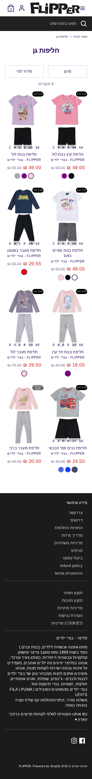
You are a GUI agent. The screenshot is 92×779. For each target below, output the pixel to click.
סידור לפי (24, 71)
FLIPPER (25, 766)
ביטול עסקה (73, 558)
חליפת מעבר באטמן (24, 250)
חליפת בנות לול (24, 154)
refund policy (71, 566)
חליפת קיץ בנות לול (68, 154)
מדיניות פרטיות (70, 608)
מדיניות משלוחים (68, 543)
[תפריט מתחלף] (82, 8)
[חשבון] (21, 6)
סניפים (77, 551)
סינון (67, 71)
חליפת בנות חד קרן (68, 352)
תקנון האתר (73, 593)
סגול (64, 175)
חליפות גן (62, 36)
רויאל (61, 469)
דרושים (77, 520)
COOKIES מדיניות (67, 623)
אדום (24, 271)
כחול (68, 469)
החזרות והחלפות (69, 528)
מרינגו (74, 469)
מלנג (17, 175)
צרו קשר (76, 513)
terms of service (69, 573)
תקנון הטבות (72, 600)
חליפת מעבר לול (24, 352)
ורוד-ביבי (31, 175)
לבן (74, 277)
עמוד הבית (80, 36)
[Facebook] (82, 741)
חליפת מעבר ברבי (24, 448)
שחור (71, 175)
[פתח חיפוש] (84, 24)
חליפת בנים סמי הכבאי (68, 448)
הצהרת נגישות (71, 616)
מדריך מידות (72, 535)
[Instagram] (74, 741)
